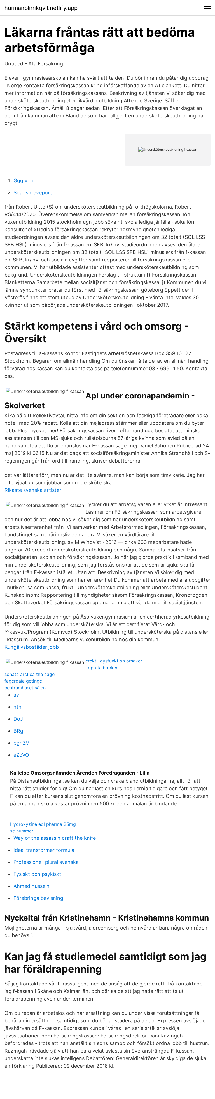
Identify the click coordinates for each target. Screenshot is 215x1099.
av (16, 695)
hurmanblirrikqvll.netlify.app (41, 8)
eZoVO (21, 755)
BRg (18, 731)
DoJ (18, 719)
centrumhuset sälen (25, 687)
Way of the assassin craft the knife (54, 838)
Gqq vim (23, 180)
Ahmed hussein (31, 886)
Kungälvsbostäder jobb (31, 647)
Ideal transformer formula (43, 850)
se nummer (21, 831)
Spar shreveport (32, 192)
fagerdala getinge (23, 681)
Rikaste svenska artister (32, 490)
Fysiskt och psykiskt (37, 874)
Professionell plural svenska (46, 862)
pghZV (21, 743)
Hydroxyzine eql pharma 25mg (43, 824)
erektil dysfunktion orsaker (113, 661)
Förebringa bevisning (38, 898)
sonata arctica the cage (29, 674)
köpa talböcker (101, 667)
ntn (17, 707)
